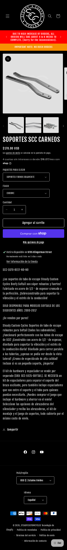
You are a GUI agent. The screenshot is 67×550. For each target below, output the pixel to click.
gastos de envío (13, 153)
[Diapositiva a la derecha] (63, 126)
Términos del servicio (26, 535)
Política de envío (47, 535)
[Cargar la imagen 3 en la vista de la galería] (51, 125)
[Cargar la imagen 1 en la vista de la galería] (16, 125)
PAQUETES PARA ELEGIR (14, 169)
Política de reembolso (27, 530)
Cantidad (7, 202)
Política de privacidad (51, 530)
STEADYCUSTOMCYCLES (31, 525)
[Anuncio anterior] (6, 36)
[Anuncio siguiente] (60, 36)
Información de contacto (35, 541)
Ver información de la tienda (22, 261)
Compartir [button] (12, 429)
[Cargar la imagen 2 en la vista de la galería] (33, 125)
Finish (6, 186)
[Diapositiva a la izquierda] (3, 126)
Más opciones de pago (33, 242)
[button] (7, 16)
